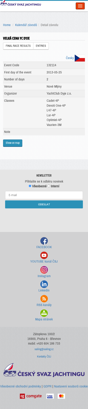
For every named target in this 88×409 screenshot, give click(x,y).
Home (7, 25)
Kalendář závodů (26, 25)
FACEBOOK (44, 247)
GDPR (47, 386)
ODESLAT (44, 204)
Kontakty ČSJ (44, 356)
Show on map (13, 142)
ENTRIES (41, 45)
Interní (54, 186)
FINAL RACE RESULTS (18, 45)
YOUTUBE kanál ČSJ (44, 261)
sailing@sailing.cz (44, 349)
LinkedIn (44, 290)
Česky (70, 58)
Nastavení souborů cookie (71, 386)
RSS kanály (44, 305)
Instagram (44, 276)
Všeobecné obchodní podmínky (20, 386)
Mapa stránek (44, 319)
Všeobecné (39, 186)
